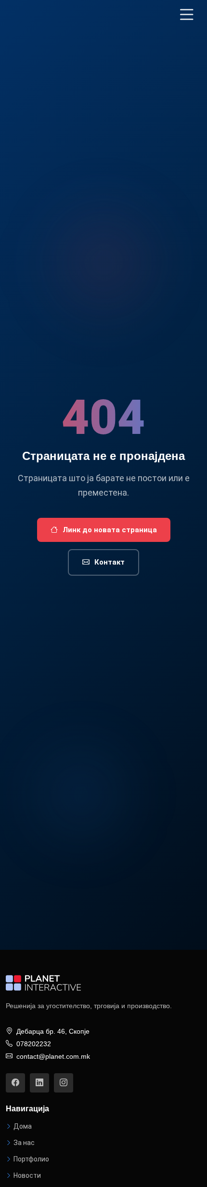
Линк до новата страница (110, 530)
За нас (24, 1142)
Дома (22, 1126)
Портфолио (31, 1159)
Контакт (109, 562)
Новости (27, 1175)
